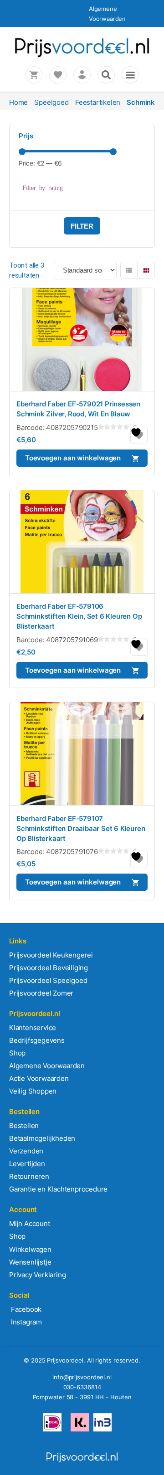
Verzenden (26, 1151)
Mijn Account (29, 1223)
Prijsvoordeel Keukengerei (51, 955)
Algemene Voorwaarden (47, 1065)
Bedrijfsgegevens (37, 1040)
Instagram (25, 1322)
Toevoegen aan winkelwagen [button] (73, 458)
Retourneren (29, 1176)
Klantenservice (32, 1027)
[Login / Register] (82, 75)
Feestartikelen (97, 102)
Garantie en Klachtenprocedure (58, 1189)
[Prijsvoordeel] (82, 55)
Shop (17, 1053)
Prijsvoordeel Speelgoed (48, 980)
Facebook (25, 1309)
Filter (82, 226)
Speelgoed (51, 102)
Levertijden (27, 1163)
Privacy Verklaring (37, 1274)
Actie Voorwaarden (39, 1078)
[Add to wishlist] (139, 435)
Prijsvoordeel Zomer (41, 993)
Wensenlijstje (30, 1262)
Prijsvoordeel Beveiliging (48, 967)
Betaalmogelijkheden (42, 1138)
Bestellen (24, 1125)
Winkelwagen (30, 1249)
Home (18, 102)
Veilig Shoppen (32, 1091)
